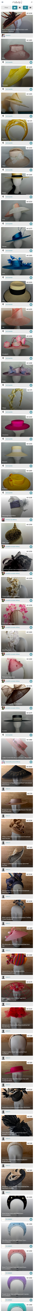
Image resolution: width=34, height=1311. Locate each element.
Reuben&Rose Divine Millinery (13, 762)
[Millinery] (14, 8)
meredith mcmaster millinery (13, 546)
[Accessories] (19, 8)
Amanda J (8, 35)
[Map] (30, 8)
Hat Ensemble (9, 62)
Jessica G (8, 789)
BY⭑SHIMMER (9, 1219)
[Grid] (25, 8)
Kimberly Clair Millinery (11, 519)
